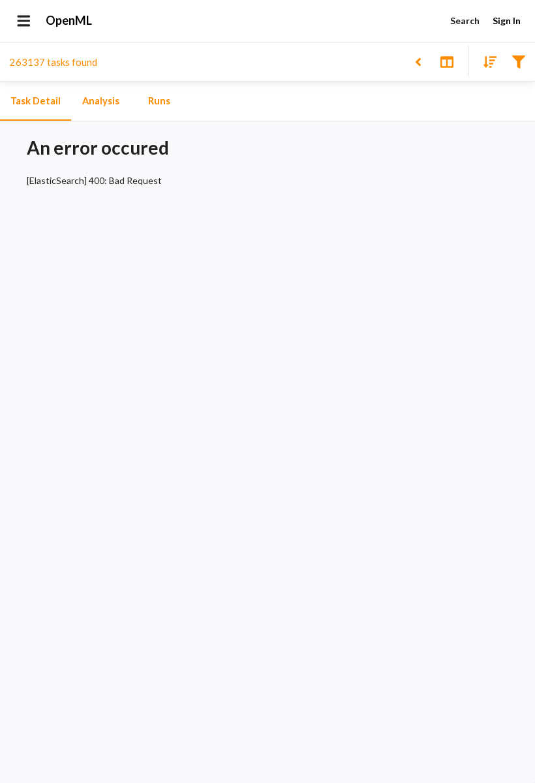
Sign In (507, 20)
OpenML (69, 20)
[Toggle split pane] (446, 61)
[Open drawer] (24, 21)
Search (465, 20)
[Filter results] (518, 61)
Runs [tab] (159, 100)
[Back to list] (418, 61)
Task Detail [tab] (35, 100)
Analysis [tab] (100, 100)
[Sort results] (486, 61)
